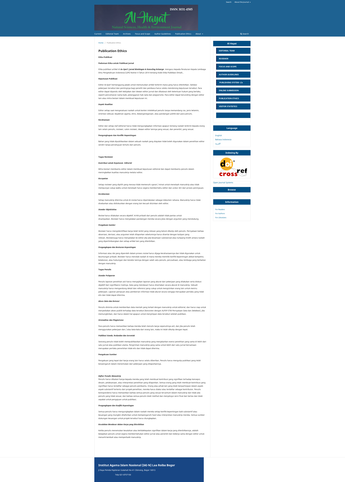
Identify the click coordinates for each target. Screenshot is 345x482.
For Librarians (220, 217)
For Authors (220, 213)
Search (245, 33)
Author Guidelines (162, 33)
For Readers (220, 209)
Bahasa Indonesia (223, 139)
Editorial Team (112, 33)
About (198, 33)
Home (100, 43)
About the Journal (241, 2)
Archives (127, 33)
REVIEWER (223, 58)
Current (97, 33)
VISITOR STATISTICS (228, 106)
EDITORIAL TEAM (227, 50)
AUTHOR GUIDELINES (229, 74)
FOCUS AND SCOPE (228, 66)
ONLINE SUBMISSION (229, 90)
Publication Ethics (183, 33)
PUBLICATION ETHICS (229, 98)
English (218, 135)
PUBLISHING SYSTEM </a (231, 82)
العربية (217, 143)
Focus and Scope (142, 33)
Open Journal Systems (223, 182)
